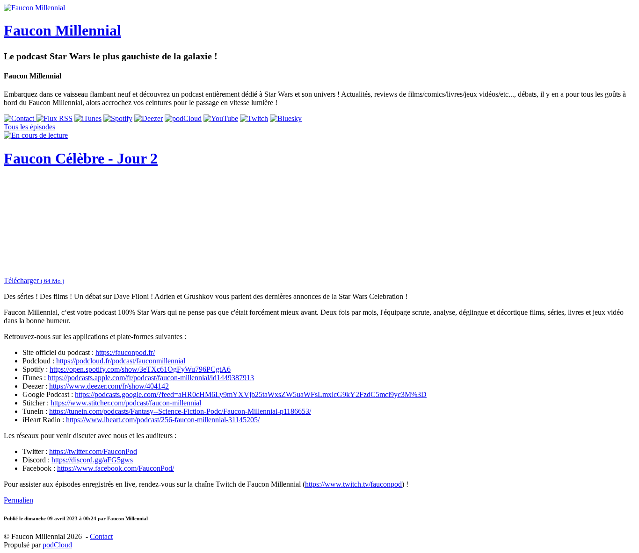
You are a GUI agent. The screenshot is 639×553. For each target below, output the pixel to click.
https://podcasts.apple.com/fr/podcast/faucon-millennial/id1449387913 (151, 378)
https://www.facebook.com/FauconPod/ (115, 468)
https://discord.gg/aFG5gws (92, 460)
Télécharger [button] (34, 280)
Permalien (18, 500)
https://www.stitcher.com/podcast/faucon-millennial (126, 403)
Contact (101, 536)
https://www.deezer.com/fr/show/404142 (109, 386)
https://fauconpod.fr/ (125, 352)
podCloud (57, 545)
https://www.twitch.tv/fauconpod (353, 484)
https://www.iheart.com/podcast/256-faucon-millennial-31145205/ (163, 420)
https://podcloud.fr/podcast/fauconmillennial (120, 361)
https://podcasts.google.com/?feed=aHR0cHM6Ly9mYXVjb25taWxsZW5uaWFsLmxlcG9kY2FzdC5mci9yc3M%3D (251, 394)
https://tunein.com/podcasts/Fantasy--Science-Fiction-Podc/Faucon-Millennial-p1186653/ (180, 411)
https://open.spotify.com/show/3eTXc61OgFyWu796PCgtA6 (140, 369)
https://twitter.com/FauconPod (93, 451)
